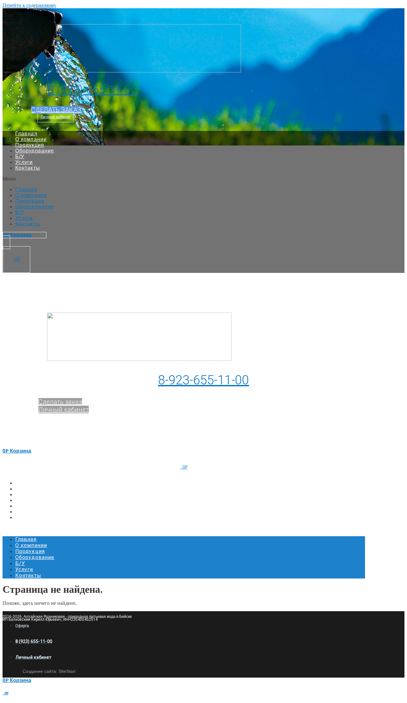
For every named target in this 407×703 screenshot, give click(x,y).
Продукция (29, 145)
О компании (31, 139)
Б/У (19, 156)
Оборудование (34, 150)
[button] (56, 110)
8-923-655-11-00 (203, 380)
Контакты (27, 168)
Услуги (24, 162)
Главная (26, 133)
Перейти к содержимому (29, 5)
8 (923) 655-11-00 (92, 90)
